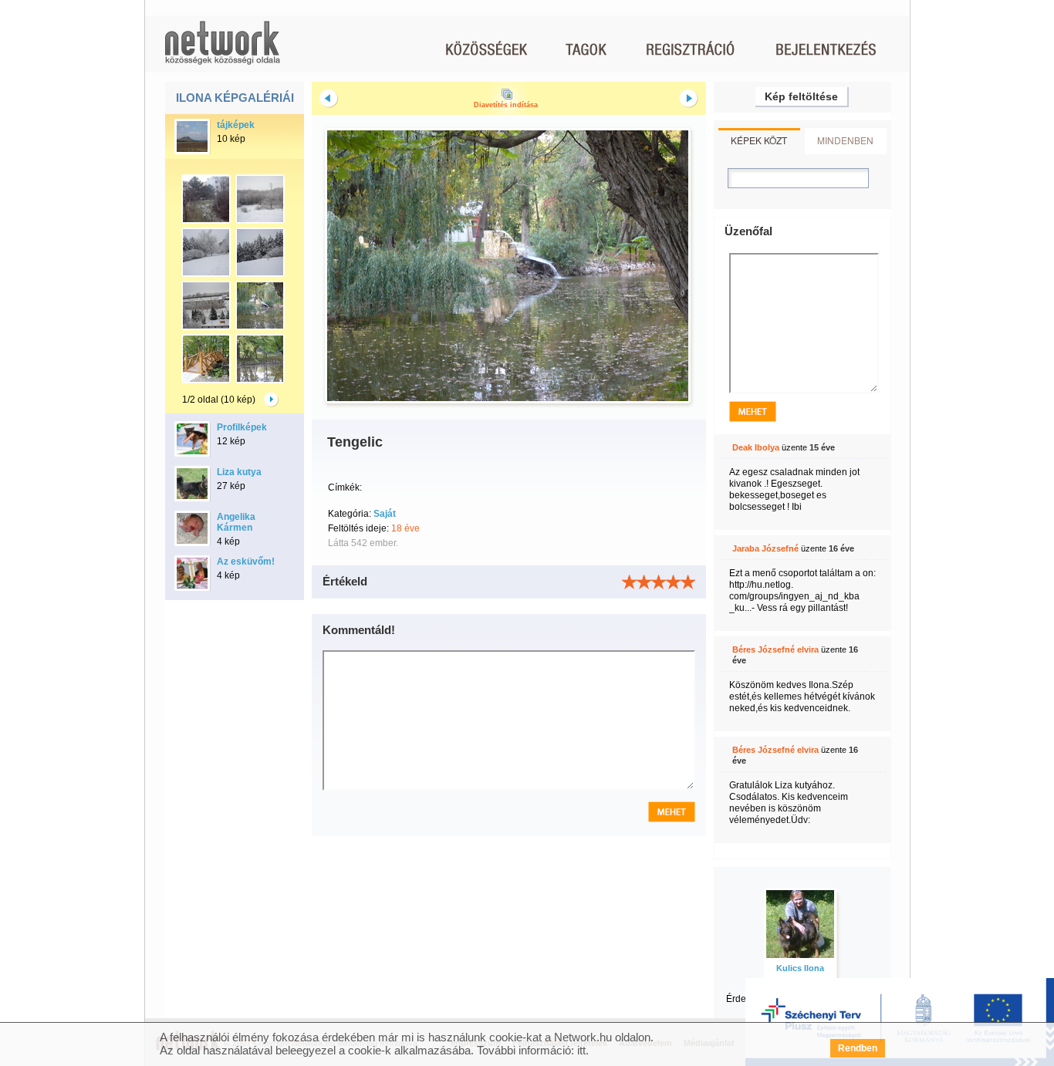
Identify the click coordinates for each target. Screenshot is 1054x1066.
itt (581, 1050)
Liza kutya (239, 472)
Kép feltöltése (801, 96)
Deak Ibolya (755, 447)
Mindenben (845, 140)
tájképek (236, 125)
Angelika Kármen (236, 522)
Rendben (857, 1048)
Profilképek (242, 427)
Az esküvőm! (246, 561)
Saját (384, 513)
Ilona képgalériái (235, 97)
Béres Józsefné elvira (775, 649)
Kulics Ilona (800, 968)
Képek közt (759, 140)
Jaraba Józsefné (765, 548)
